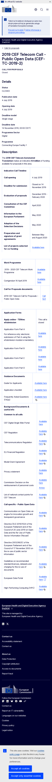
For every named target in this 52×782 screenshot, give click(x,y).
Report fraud (7, 673)
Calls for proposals (11, 48)
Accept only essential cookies (26, 776)
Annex (42, 488)
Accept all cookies (20, 768)
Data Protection (9, 659)
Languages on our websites (14, 715)
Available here (38, 247)
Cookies (5, 720)
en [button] (35, 9)
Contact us (6, 646)
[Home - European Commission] (9, 8)
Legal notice (7, 730)
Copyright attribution (11, 664)
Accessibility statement (12, 641)
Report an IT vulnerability (13, 710)
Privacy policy (8, 725)
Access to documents (11, 668)
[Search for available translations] (36, 400)
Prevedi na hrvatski (16, 30)
